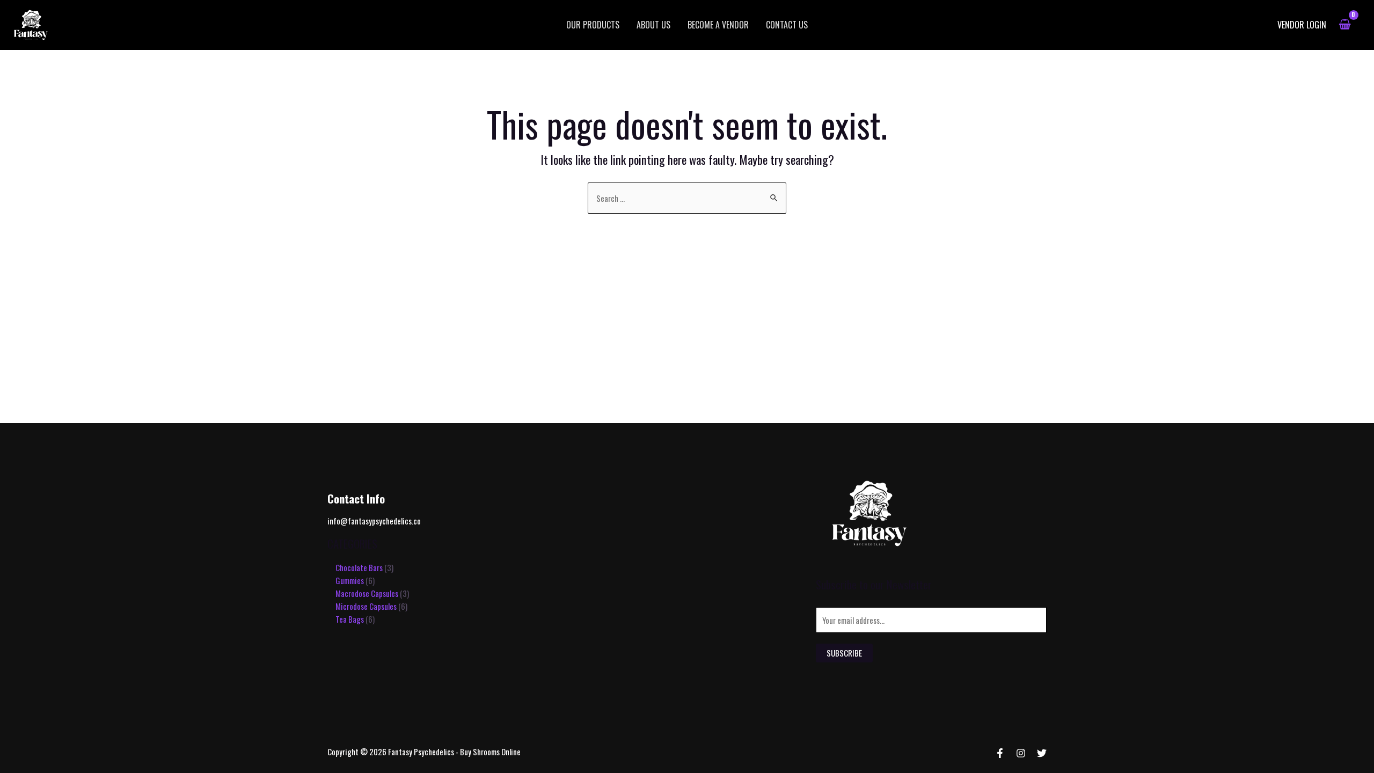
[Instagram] (1021, 753)
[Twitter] (1042, 753)
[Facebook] (1000, 753)
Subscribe (844, 653)
